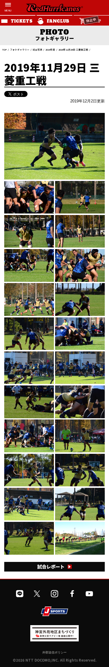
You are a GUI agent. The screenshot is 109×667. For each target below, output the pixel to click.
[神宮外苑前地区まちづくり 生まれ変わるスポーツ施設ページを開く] (54, 639)
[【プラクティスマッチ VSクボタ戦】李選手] (79, 333)
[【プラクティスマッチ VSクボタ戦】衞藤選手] (79, 504)
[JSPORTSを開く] (54, 611)
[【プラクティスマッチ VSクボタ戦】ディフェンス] (29, 299)
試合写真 (37, 49)
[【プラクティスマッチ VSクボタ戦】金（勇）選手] (79, 265)
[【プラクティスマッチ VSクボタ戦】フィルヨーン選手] (79, 197)
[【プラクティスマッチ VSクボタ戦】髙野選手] (29, 538)
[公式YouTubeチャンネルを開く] (89, 593)
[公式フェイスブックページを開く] (72, 593)
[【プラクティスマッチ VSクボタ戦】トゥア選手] (79, 470)
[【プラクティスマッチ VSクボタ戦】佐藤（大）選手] (79, 401)
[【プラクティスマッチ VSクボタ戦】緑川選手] (29, 333)
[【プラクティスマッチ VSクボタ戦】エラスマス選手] (29, 504)
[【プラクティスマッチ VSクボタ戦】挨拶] (79, 538)
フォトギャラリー (19, 49)
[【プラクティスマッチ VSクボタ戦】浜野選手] (29, 265)
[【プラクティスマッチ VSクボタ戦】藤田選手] (29, 367)
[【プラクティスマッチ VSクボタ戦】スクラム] (29, 197)
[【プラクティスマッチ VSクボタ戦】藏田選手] (54, 146)
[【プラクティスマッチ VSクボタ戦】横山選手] (29, 435)
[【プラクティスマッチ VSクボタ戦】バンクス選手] (29, 470)
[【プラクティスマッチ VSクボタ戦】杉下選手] (79, 367)
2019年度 (50, 49)
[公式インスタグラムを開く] (54, 593)
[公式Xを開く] (37, 593)
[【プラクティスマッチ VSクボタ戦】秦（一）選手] (29, 401)
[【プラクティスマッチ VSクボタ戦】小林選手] (79, 299)
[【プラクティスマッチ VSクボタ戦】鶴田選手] (79, 231)
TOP (4, 49)
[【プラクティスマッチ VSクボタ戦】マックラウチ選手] (79, 435)
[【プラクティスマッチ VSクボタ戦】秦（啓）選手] (29, 231)
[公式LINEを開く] (19, 593)
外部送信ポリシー (54, 652)
